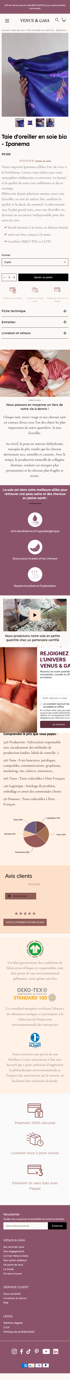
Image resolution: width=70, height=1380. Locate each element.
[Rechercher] (57, 20)
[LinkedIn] (55, 1351)
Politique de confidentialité (18, 1331)
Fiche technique (14, 311)
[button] (20, 896)
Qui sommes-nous (13, 1246)
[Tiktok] (28, 1351)
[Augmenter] (14, 277)
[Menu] (7, 20)
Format (6, 255)
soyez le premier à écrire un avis (25, 922)
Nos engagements (13, 1251)
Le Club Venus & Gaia (15, 1255)
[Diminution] (4, 277)
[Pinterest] (36, 1351)
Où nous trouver (12, 1273)
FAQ (5, 1302)
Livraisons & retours (15, 1298)
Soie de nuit (18, 30)
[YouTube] (46, 1351)
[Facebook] (21, 1351)
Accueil (6, 30)
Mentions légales (13, 1322)
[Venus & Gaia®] (35, 20)
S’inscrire (57, 1225)
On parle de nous (13, 1264)
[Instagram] (14, 1351)
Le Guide (8, 1269)
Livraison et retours (16, 333)
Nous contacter (12, 1293)
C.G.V (6, 1327)
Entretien (8, 322)
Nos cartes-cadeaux (15, 1260)
